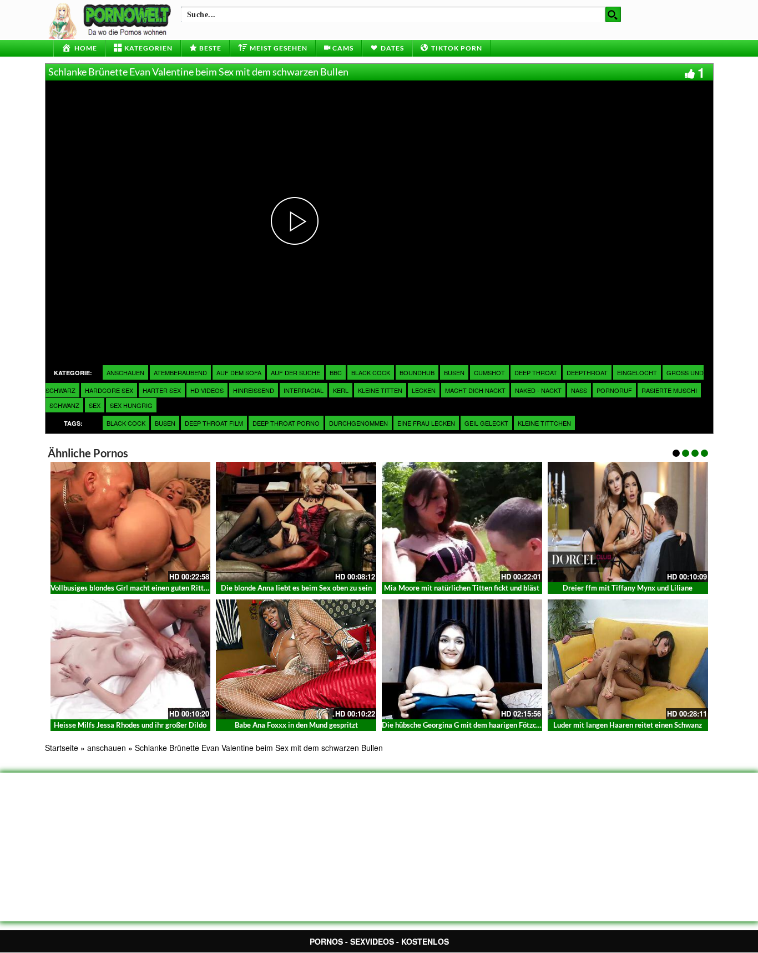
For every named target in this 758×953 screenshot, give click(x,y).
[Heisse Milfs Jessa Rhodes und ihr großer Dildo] (130, 659)
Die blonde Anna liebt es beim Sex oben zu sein (296, 587)
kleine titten (380, 390)
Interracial (304, 390)
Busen (165, 422)
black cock (370, 372)
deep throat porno (286, 422)
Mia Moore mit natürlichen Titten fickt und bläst (461, 587)
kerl (340, 390)
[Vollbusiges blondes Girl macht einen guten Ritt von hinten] (130, 522)
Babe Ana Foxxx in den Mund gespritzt (296, 724)
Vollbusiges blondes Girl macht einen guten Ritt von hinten (144, 587)
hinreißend (253, 390)
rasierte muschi (669, 390)
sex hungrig (131, 405)
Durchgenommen (358, 422)
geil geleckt (486, 422)
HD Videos (207, 390)
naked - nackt (538, 390)
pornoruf (614, 390)
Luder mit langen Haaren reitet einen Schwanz (627, 724)
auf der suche (295, 372)
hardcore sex (109, 390)
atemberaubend (180, 372)
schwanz (64, 405)
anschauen (125, 372)
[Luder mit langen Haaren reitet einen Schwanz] (628, 659)
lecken (424, 390)
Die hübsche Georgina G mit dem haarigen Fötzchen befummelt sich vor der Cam (511, 724)
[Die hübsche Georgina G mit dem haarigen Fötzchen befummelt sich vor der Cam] (462, 659)
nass (579, 390)
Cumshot (489, 372)
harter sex (162, 390)
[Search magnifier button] (613, 14)
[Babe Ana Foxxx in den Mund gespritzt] (296, 659)
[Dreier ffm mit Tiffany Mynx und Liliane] (628, 522)
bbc (336, 372)
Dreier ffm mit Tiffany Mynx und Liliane (628, 587)
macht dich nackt (475, 390)
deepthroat (587, 372)
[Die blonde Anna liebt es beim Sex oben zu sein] (296, 522)
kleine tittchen (544, 422)
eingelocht (637, 372)
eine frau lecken (426, 422)
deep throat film (214, 422)
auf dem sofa (238, 372)
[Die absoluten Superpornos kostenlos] (111, 19)
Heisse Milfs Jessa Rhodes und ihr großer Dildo (130, 724)
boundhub (417, 372)
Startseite (61, 747)
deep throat (535, 372)
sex (94, 405)
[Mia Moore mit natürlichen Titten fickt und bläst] (462, 522)
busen (454, 372)
